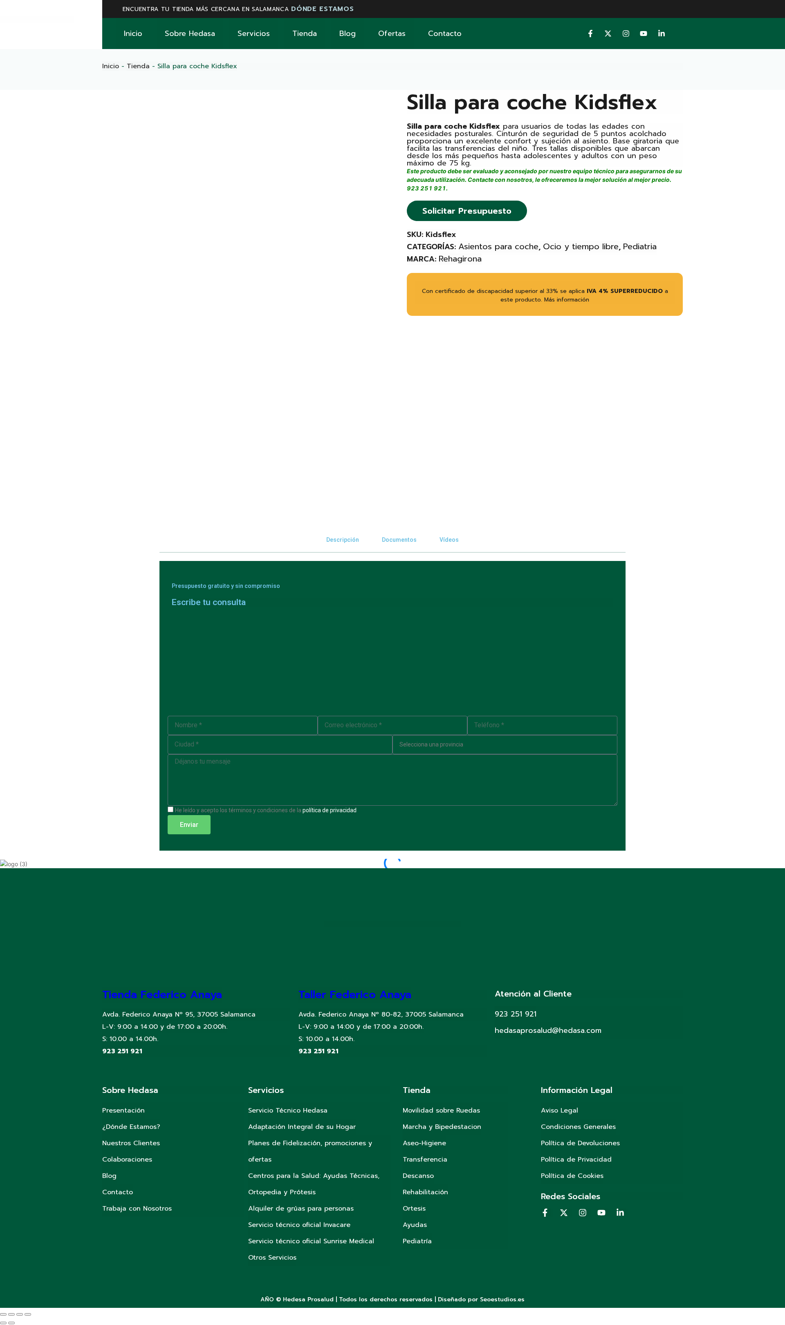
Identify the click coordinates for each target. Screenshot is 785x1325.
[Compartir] (11, 1314)
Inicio (133, 33)
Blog (347, 33)
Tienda (304, 33)
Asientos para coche (498, 246)
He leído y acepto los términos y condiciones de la (266, 810)
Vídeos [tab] (449, 539)
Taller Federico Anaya (354, 995)
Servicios (254, 33)
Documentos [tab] (399, 539)
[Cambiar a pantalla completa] (19, 1314)
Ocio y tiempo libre (581, 246)
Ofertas (392, 33)
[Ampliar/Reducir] (28, 1314)
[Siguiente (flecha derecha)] (11, 1323)
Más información (566, 299)
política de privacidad (330, 810)
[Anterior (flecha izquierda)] (3, 1323)
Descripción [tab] (342, 539)
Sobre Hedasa (190, 33)
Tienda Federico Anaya (162, 995)
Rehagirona (460, 258)
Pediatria (640, 246)
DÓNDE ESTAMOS (322, 9)
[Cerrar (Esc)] (3, 1314)
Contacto (445, 33)
